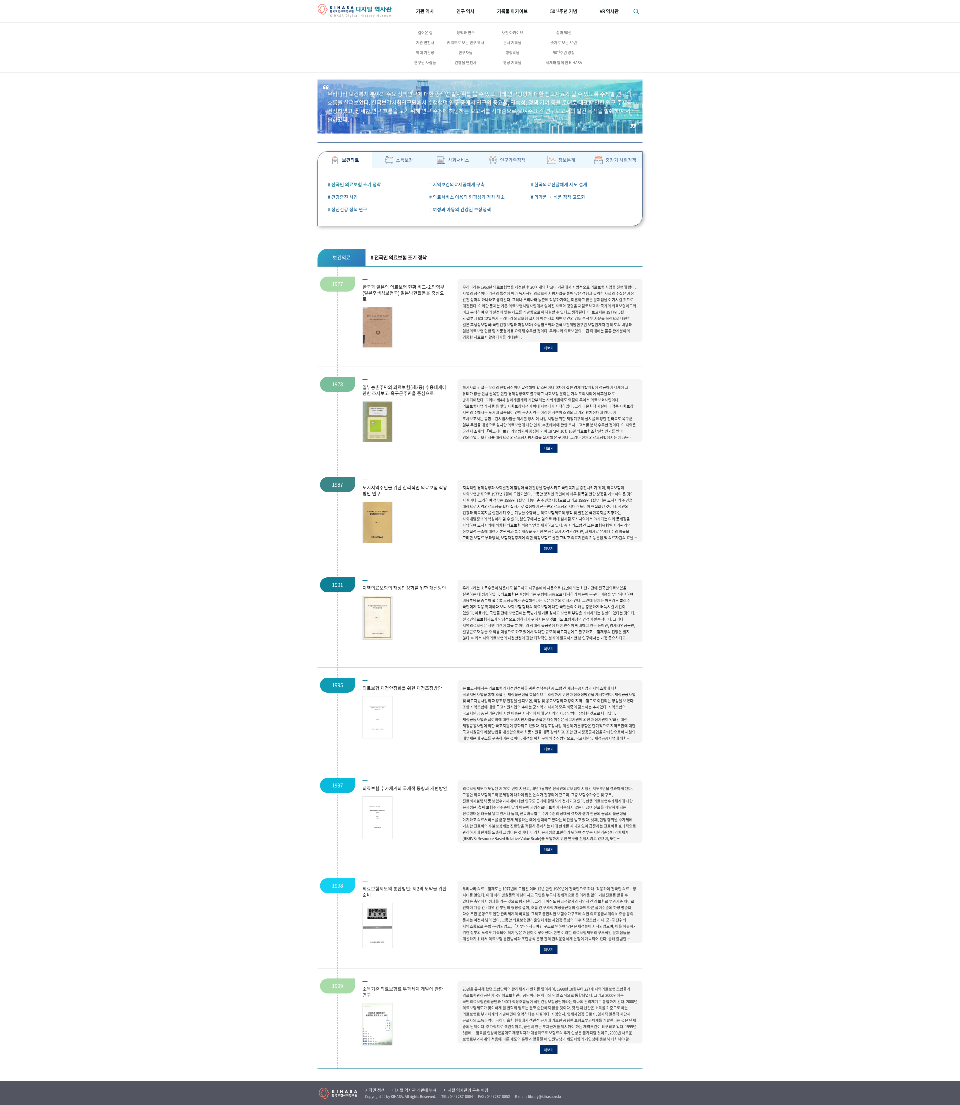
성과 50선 (564, 32)
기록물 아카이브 (512, 11)
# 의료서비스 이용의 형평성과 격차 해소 (467, 197)
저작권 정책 (375, 1089)
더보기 (549, 347)
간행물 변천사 (465, 62)
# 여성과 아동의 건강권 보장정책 (460, 209)
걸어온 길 (425, 32)
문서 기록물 (512, 42)
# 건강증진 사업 (343, 197)
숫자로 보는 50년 (563, 42)
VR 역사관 (609, 11)
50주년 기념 (563, 11)
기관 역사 (425, 11)
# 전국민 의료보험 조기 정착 (354, 184)
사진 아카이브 (512, 32)
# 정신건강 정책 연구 (347, 209)
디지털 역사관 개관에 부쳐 (414, 1089)
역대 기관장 (425, 52)
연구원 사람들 (425, 62)
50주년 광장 (564, 52)
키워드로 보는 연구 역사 (465, 42)
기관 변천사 (425, 42)
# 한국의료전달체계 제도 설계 (559, 184)
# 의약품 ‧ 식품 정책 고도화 (558, 197)
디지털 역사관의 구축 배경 (466, 1089)
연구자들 (465, 52)
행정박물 (513, 52)
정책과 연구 (465, 32)
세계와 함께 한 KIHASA (564, 62)
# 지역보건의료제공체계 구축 (457, 184)
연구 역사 (465, 11)
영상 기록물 (512, 62)
